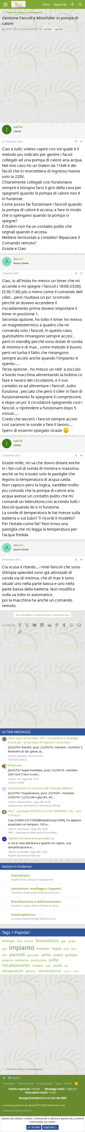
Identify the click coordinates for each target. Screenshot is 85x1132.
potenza (7, 960)
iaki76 (8, 29)
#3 (81, 455)
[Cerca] (80, 4)
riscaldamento (16, 965)
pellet (46, 954)
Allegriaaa (15, 765)
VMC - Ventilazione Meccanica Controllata (32, 832)
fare (19, 941)
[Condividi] (76, 141)
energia (8, 940)
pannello (33, 955)
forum (29, 941)
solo (48, 966)
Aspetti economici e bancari (24, 855)
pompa (48, 29)
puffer (54, 960)
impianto (21, 948)
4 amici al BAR (16, 782)
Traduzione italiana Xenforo (17, 1110)
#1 (81, 141)
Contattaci (9, 1083)
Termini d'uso (26, 1083)
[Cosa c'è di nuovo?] (72, 4)
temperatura (12, 970)
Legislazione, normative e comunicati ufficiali (34, 805)
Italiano (15, 1078)
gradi (72, 941)
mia (66, 949)
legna (56, 948)
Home (68, 1083)
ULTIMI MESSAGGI (16, 732)
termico (31, 971)
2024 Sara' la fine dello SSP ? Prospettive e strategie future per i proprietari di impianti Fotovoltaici (43, 740)
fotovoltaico (47, 940)
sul (66, 966)
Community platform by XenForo (34, 1105)
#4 (81, 559)
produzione (38, 960)
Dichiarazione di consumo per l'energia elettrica (40, 788)
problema (21, 960)
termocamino (49, 970)
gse (4, 949)
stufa (57, 965)
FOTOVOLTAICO (17, 759)
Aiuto (59, 1083)
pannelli (17, 954)
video (76, 971)
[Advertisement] (42, 76)
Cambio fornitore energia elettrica (31, 838)
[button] (4, 1078)
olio (4, 955)
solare (37, 965)
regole (67, 971)
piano (58, 954)
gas (63, 941)
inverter (43, 948)
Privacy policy (45, 1083)
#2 (81, 273)
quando (59, 29)
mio (73, 949)
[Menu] (5, 4)
